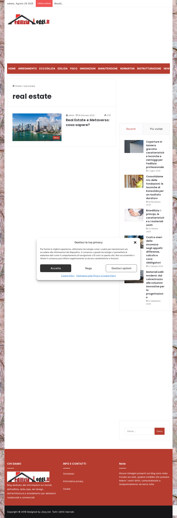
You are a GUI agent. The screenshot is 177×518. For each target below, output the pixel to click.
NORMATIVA (127, 68)
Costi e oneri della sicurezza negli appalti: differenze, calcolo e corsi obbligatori (154, 250)
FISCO (73, 68)
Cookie (67, 488)
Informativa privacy (73, 481)
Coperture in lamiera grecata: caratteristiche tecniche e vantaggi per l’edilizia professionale (155, 154)
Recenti (131, 129)
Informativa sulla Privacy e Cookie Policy (96, 275)
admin (71, 115)
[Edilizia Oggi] (28, 19)
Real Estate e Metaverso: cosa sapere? (88, 122)
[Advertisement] (120, 35)
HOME (12, 68)
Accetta (56, 268)
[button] (135, 242)
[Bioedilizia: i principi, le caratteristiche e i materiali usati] (133, 215)
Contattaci (68, 473)
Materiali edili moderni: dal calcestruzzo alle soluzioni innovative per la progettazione (155, 284)
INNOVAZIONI (88, 68)
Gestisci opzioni (121, 268)
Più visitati (156, 129)
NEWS (167, 68)
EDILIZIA (63, 68)
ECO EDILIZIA (47, 68)
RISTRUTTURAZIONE (149, 68)
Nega (88, 268)
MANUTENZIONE (108, 68)
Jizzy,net (46, 511)
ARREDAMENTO (27, 68)
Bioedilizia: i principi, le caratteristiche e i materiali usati (84, 3)
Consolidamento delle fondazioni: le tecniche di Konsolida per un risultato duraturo (155, 187)
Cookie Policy (68, 275)
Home (18, 86)
